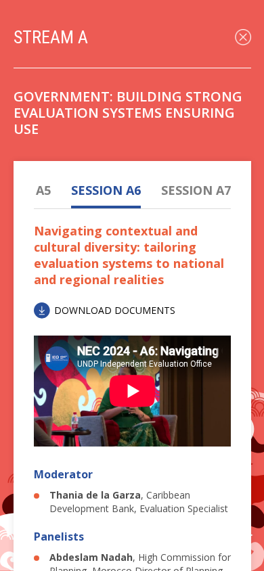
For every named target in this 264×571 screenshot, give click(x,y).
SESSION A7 (196, 190)
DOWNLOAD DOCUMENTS (114, 310)
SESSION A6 (106, 190)
